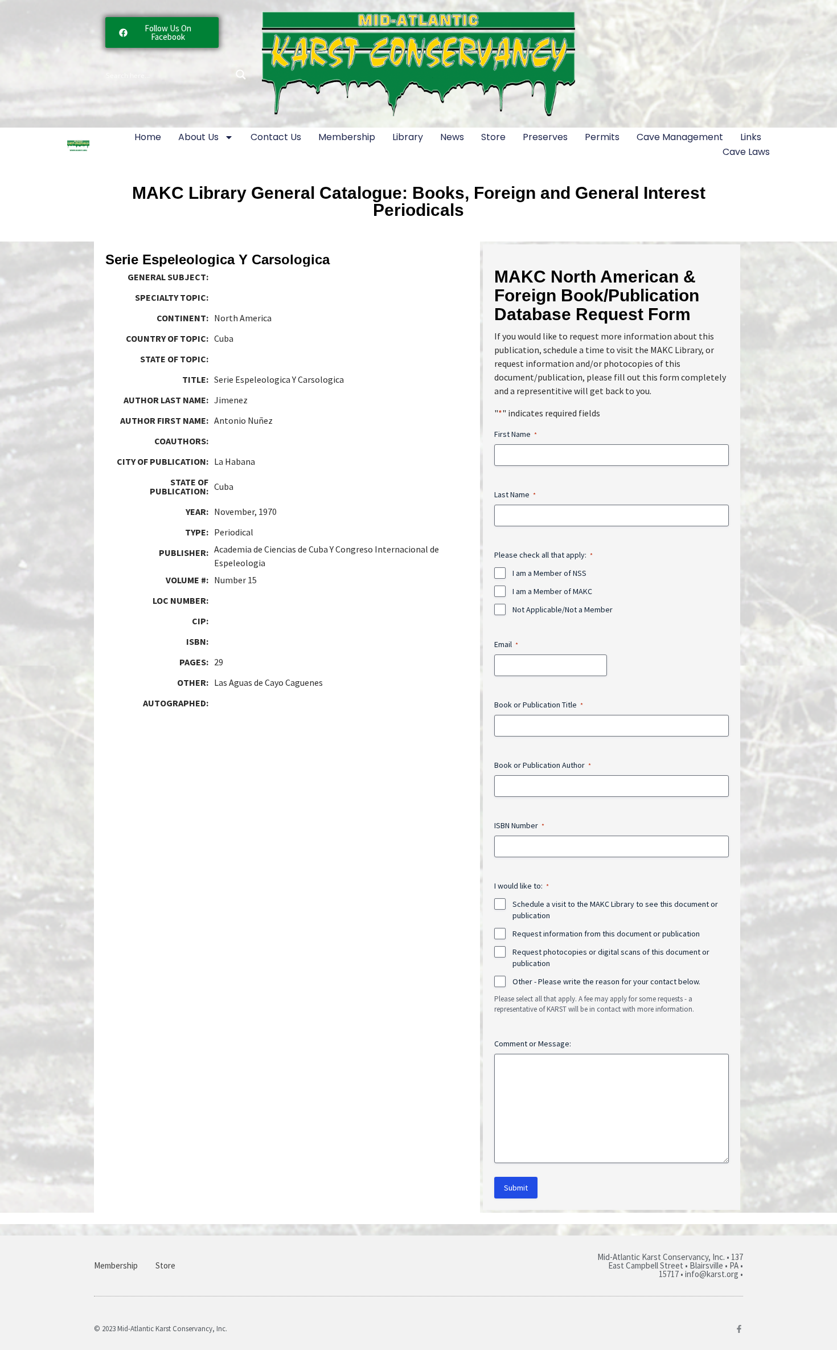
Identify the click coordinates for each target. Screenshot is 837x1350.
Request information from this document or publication (606, 933)
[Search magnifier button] (241, 74)
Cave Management (680, 137)
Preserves (545, 137)
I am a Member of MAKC (552, 591)
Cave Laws (746, 151)
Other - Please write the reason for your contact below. (606, 981)
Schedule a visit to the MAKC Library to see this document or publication (615, 910)
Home (147, 137)
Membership (346, 137)
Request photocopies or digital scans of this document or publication (610, 957)
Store (493, 137)
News (452, 137)
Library (407, 137)
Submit (516, 1188)
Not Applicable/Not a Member (562, 609)
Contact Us (276, 137)
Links (750, 137)
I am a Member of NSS (549, 573)
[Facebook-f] (739, 1329)
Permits (602, 137)
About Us (198, 137)
